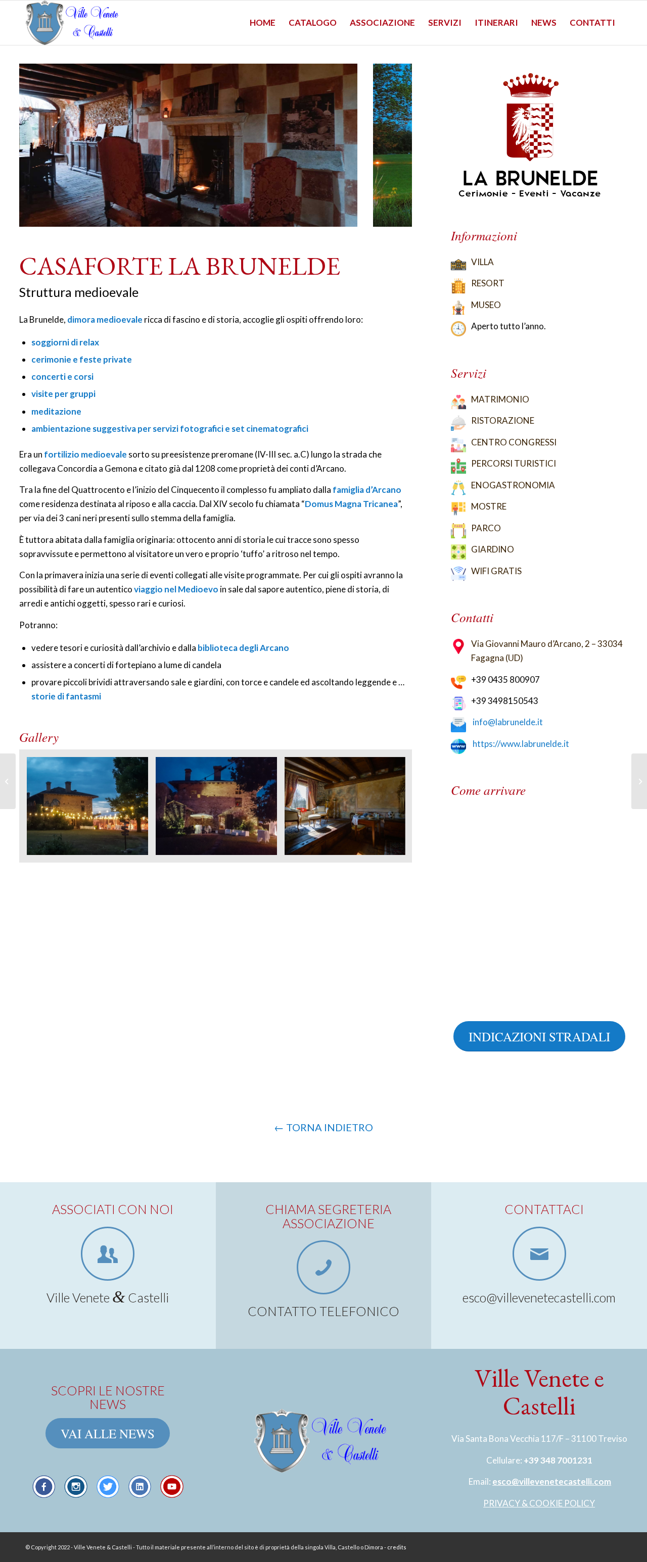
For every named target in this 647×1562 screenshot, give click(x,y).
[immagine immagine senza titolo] (91, 810)
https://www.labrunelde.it (521, 743)
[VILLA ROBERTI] (8, 781)
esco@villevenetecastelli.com (551, 1481)
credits (396, 1547)
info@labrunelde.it (508, 722)
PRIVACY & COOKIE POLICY (539, 1503)
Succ (389, 145)
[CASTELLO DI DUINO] (639, 781)
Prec (42, 145)
